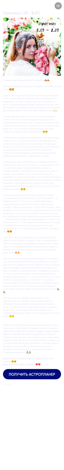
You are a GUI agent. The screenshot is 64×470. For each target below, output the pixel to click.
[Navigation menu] (58, 6)
